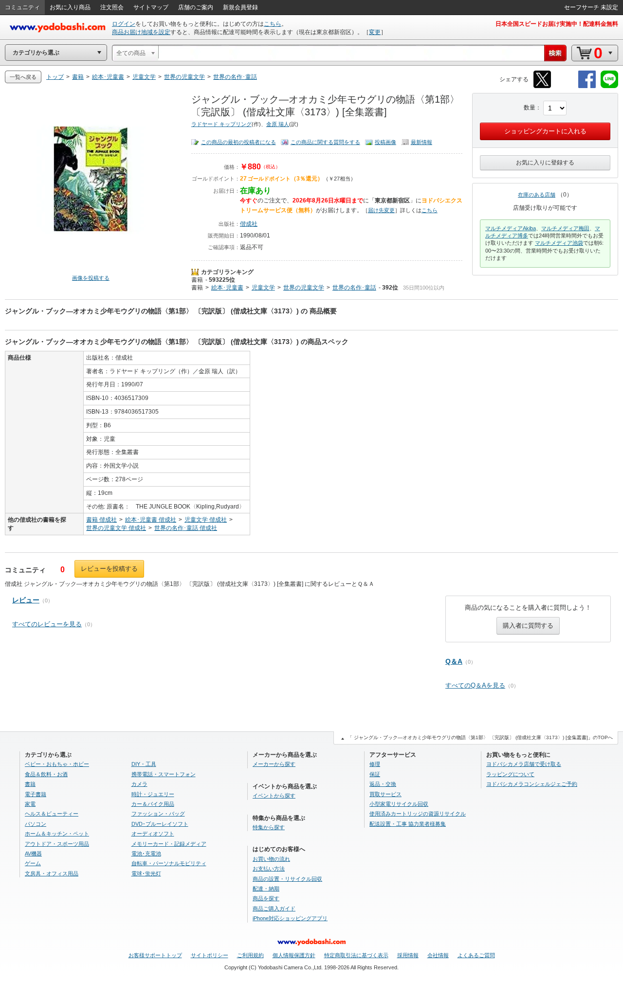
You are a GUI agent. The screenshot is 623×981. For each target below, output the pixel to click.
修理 (374, 764)
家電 (30, 804)
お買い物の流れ (271, 859)
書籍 (197, 279)
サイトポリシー (209, 955)
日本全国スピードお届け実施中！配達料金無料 (556, 23)
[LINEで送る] (609, 86)
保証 (374, 774)
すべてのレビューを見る (47, 624)
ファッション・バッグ (158, 814)
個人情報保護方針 (294, 955)
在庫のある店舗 (536, 195)
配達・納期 (266, 888)
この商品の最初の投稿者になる (238, 142)
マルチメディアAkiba (510, 228)
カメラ (139, 784)
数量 (529, 107)
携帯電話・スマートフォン (163, 774)
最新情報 (421, 142)
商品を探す (266, 898)
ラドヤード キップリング (221, 124)
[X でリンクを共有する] (542, 86)
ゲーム (33, 863)
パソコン (35, 824)
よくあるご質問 (476, 955)
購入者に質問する (528, 625)
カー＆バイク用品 (152, 804)
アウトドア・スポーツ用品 (57, 844)
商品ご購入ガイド (274, 908)
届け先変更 (381, 210)
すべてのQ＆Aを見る (475, 685)
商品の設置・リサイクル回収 (287, 879)
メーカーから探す (274, 764)
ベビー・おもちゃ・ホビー (57, 764)
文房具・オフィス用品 (51, 873)
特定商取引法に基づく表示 (356, 955)
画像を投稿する (91, 278)
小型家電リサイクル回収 (398, 804)
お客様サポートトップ (155, 955)
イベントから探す (274, 796)
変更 (375, 32)
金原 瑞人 (277, 124)
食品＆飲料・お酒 (46, 774)
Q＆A (453, 661)
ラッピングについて (510, 774)
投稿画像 (385, 142)
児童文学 (263, 287)
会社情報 (438, 955)
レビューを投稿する (109, 568)
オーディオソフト (152, 833)
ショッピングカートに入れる (545, 131)
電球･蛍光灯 (146, 873)
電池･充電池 (146, 853)
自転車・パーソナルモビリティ (168, 863)
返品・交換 (382, 784)
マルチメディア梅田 (565, 228)
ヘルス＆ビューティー (51, 814)
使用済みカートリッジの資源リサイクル (417, 814)
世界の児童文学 (303, 287)
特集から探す (269, 827)
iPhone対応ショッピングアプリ (290, 918)
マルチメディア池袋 (559, 243)
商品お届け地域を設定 (141, 32)
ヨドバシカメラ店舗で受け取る (523, 764)
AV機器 (33, 853)
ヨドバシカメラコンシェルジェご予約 (531, 784)
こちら (272, 23)
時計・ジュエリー (152, 794)
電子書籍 (35, 794)
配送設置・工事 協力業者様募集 (407, 824)
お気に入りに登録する (545, 162)
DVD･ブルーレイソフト (159, 824)
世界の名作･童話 (354, 287)
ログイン (123, 23)
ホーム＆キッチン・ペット (57, 833)
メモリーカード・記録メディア (168, 844)
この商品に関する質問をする (325, 142)
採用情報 (408, 955)
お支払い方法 (269, 869)
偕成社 (248, 223)
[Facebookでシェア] (587, 86)
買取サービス (385, 794)
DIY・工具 (143, 764)
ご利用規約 (250, 955)
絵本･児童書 (227, 287)
